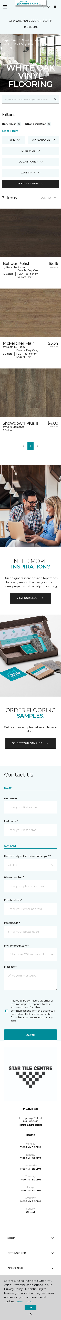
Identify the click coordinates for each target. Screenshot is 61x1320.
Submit (30, 1034)
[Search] (55, 99)
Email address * (13, 900)
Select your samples (27, 743)
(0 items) (55, 6)
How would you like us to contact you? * (27, 856)
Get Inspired (16, 1253)
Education (15, 1268)
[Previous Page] (23, 446)
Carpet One (9, 40)
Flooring (27, 40)
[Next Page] (37, 446)
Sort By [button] (46, 197)
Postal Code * (12, 923)
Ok (30, 1307)
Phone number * (14, 877)
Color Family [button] (28, 161)
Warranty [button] (28, 172)
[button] (42, 7)
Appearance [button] (41, 139)
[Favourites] (48, 7)
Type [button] (11, 139)
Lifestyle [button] (28, 150)
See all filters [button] (27, 183)
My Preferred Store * (16, 945)
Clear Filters (10, 131)
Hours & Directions (30, 1124)
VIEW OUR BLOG (27, 597)
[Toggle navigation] (5, 7)
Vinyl (40, 40)
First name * (11, 798)
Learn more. (23, 1301)
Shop (11, 1238)
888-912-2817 (30, 27)
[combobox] (27, 99)
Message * (10, 967)
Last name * (11, 821)
